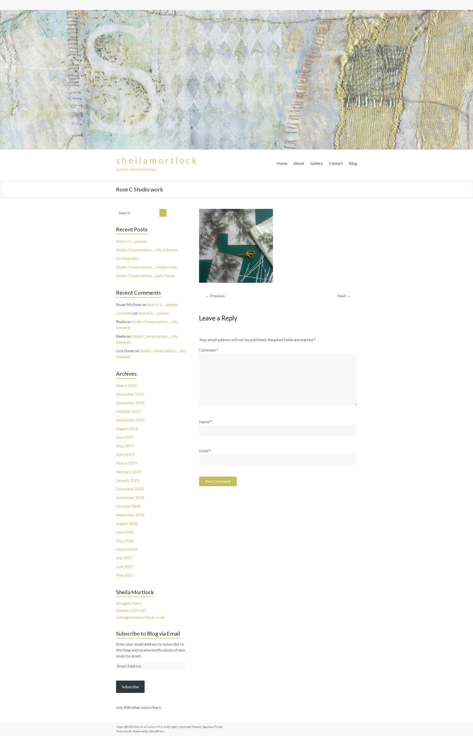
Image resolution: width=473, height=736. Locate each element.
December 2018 (130, 488)
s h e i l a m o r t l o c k (156, 160)
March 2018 (126, 549)
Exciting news (127, 258)
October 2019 (128, 411)
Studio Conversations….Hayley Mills (146, 267)
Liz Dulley (124, 313)
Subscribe (130, 686)
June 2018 (124, 532)
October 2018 (128, 506)
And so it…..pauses (131, 241)
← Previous (215, 295)
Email (205, 450)
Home (282, 163)
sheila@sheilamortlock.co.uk (140, 617)
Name (205, 421)
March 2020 (126, 385)
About (298, 163)
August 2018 (127, 523)
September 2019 (130, 420)
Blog (353, 163)
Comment (208, 350)
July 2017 (124, 557)
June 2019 (124, 437)
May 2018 (125, 540)
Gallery (316, 163)
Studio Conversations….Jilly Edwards (147, 249)
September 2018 (130, 514)
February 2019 (128, 471)
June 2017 (124, 566)
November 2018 (130, 497)
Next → (344, 295)
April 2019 (125, 454)
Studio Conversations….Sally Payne (145, 275)
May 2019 (125, 445)
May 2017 (125, 575)
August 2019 (127, 428)
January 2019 (127, 480)
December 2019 (130, 394)
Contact (336, 163)
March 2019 (126, 463)
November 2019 (130, 402)
